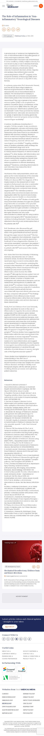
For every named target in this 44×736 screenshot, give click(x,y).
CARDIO (5, 694)
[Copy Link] (18, 29)
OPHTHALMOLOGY (9, 707)
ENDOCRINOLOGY (9, 697)
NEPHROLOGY (7, 713)
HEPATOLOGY (28, 710)
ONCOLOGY (27, 703)
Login (36, 6)
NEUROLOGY (7, 703)
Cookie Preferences (9, 659)
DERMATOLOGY (29, 694)
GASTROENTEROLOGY (10, 710)
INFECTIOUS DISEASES (31, 700)
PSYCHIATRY (28, 713)
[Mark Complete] (8, 29)
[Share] (4, 29)
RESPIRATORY (28, 707)
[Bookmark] (13, 29)
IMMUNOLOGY (7, 700)
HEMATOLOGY (28, 697)
